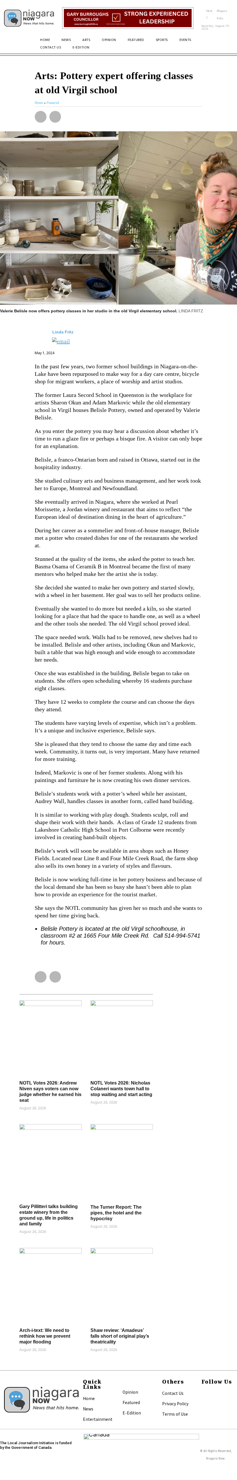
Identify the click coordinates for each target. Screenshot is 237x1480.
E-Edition (132, 1413)
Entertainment (97, 1419)
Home (89, 1398)
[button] (226, 43)
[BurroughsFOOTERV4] (128, 18)
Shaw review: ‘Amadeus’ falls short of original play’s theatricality (119, 1336)
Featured (131, 1402)
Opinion (130, 1392)
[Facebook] (204, 1393)
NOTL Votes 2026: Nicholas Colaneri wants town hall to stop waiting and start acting (121, 1088)
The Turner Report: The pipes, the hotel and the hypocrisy (116, 1213)
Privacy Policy (175, 1403)
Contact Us (173, 1393)
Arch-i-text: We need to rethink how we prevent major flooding (44, 1336)
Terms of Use (175, 1414)
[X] (204, 1401)
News (88, 1409)
